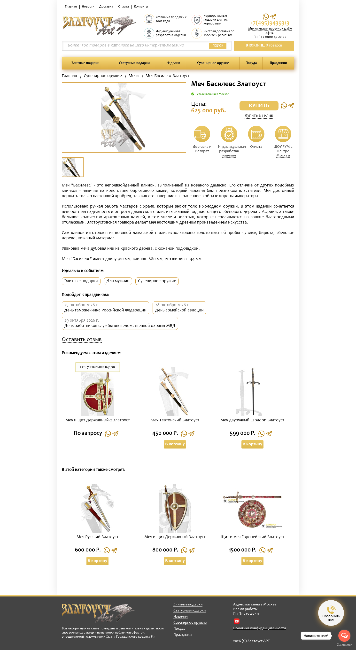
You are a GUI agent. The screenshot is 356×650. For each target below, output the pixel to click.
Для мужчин (118, 281)
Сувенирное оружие (213, 63)
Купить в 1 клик (259, 116)
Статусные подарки (134, 63)
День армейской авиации (179, 310)
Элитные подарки (85, 63)
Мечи (134, 76)
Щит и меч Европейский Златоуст (252, 537)
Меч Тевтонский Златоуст (175, 420)
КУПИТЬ (259, 106)
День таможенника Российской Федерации (105, 310)
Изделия (173, 63)
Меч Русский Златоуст (97, 537)
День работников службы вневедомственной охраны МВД (119, 326)
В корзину (175, 444)
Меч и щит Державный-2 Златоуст (97, 420)
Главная (71, 6)
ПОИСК (217, 45)
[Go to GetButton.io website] (344, 645)
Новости (88, 6)
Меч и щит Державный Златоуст (175, 537)
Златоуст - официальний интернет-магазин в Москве (98, 613)
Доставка (106, 6)
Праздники (278, 63)
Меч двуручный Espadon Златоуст (252, 420)
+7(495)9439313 (269, 23)
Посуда (251, 63)
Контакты (141, 6)
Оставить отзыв (82, 340)
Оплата (123, 6)
